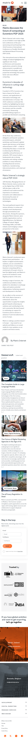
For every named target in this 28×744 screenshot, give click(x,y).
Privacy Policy (20, 551)
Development (7, 702)
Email (4, 530)
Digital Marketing (9, 706)
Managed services (9, 710)
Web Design (6, 713)
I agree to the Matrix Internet (14, 551)
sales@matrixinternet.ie (14, 646)
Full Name (6, 537)
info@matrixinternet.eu (13, 682)
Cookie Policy (4, 731)
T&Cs (2, 725)
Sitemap (3, 723)
